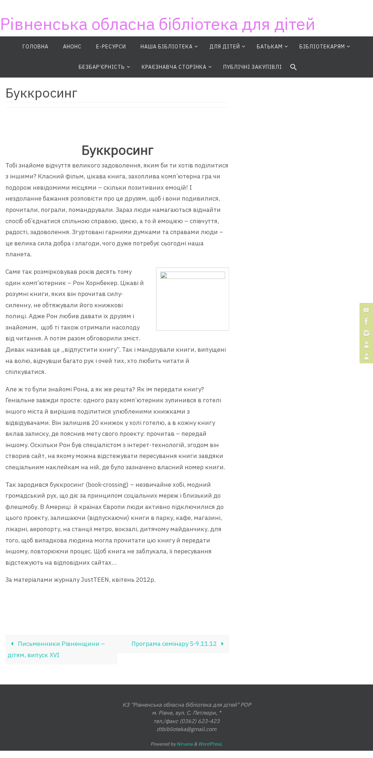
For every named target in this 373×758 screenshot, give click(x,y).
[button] (293, 67)
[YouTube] (365, 310)
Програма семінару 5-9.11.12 (174, 644)
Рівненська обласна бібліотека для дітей (157, 24)
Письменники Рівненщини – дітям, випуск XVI (56, 649)
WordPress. (210, 744)
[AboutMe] (365, 345)
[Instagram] (365, 333)
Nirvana (185, 744)
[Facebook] (365, 321)
